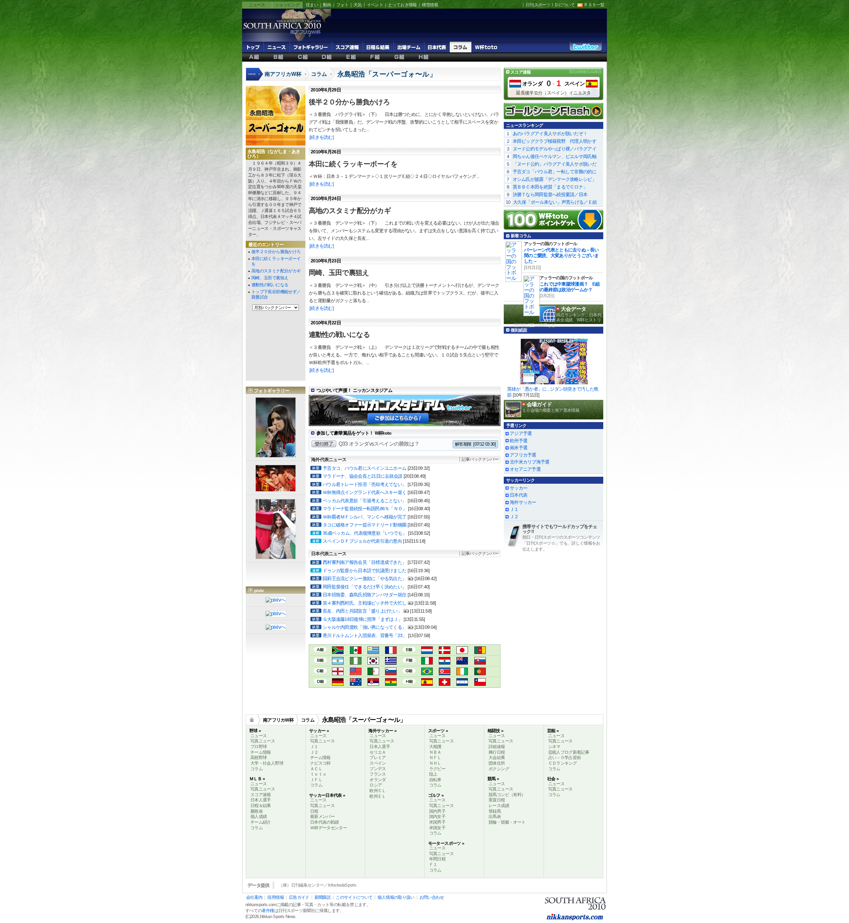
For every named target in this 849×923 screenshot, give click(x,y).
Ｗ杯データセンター (328, 827)
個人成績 (258, 816)
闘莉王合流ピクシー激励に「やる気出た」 (364, 578)
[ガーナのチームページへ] (391, 683)
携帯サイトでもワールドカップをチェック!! (559, 529)
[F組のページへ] (409, 660)
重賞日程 (497, 799)
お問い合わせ (432, 897)
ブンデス (377, 768)
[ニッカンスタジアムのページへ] (404, 420)
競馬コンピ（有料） (507, 794)
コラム (460, 47)
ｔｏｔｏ (318, 774)
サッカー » (319, 730)
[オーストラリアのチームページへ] (355, 683)
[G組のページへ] (409, 670)
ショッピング (287, 4)
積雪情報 (430, 4)
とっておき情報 (402, 4)
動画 (327, 4)
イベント (375, 4)
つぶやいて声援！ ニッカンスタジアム (354, 390)
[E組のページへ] (409, 649)
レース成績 (499, 805)
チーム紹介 (260, 822)
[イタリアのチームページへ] (427, 662)
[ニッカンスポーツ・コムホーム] (255, 78)
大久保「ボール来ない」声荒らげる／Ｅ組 (555, 202)
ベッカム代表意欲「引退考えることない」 (364, 500)
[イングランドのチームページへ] (338, 672)
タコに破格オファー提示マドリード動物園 (364, 524)
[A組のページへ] (320, 649)
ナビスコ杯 (320, 763)
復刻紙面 (519, 330)
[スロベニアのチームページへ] (391, 672)
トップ (252, 47)
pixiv (259, 590)
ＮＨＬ (435, 763)
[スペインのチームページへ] (427, 683)
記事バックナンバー (480, 459)
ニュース (257, 4)
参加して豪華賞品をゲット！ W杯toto (354, 433)
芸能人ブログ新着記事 (568, 752)
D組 (326, 57)
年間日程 (437, 858)
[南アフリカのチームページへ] (338, 651)
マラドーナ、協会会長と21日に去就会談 (362, 476)
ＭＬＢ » (257, 778)
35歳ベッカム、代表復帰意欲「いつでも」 (365, 533)
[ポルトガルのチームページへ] (480, 672)
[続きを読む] (321, 137)
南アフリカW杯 (283, 74)
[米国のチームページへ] (355, 672)
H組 (423, 57)
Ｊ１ (514, 509)
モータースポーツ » (446, 843)
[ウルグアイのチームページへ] (373, 651)
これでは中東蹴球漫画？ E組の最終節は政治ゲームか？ (570, 286)
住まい (312, 4)
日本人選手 (260, 799)
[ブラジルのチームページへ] (427, 672)
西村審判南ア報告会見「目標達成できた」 (364, 562)
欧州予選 (518, 440)
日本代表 (437, 47)
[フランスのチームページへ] (391, 651)
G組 (399, 57)
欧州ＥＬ (377, 796)
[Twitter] (585, 48)
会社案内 (254, 897)
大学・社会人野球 (266, 763)
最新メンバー (322, 816)
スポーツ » (438, 730)
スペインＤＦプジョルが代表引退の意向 (362, 541)
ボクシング (499, 768)
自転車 (435, 779)
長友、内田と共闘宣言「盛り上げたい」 (362, 611)
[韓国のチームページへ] (373, 662)
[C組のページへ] (320, 670)
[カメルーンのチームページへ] (480, 651)
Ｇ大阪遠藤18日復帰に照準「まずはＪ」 (362, 619)
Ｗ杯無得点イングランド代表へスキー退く (364, 492)
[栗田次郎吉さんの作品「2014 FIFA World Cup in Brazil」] (275, 627)
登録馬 (495, 811)
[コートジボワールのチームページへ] (462, 672)
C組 (302, 57)
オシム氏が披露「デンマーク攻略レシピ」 (554, 179)
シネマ (554, 746)
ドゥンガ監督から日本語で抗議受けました (364, 570)
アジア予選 (521, 433)
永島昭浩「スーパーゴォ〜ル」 (386, 74)
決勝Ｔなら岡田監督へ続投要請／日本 (550, 194)
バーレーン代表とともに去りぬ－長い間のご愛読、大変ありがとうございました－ (561, 255)
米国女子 (437, 827)
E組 (351, 57)
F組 (375, 57)
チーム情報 (260, 752)
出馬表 (495, 816)
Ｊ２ (514, 516)
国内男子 (437, 811)
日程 (314, 811)
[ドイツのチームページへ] (338, 683)
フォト (342, 4)
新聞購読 (322, 897)
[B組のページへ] (320, 660)
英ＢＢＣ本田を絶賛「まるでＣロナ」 (550, 187)
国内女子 (437, 816)
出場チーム (408, 47)
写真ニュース (262, 740)
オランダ (532, 83)
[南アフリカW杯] (282, 33)
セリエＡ (377, 752)
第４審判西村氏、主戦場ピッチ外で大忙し (364, 603)
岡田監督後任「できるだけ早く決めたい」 (364, 586)
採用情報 (275, 897)
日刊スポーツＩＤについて (550, 4)
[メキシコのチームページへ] (355, 651)
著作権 (268, 910)
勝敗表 (256, 811)
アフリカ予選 (523, 455)
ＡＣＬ (316, 768)
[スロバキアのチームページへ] (480, 662)
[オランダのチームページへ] (427, 651)
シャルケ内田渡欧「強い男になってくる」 (364, 627)
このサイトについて (354, 897)
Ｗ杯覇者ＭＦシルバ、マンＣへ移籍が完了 (364, 516)
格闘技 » (495, 730)
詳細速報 (497, 746)
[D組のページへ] (320, 681)
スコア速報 (347, 47)
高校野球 (258, 757)
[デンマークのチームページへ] (444, 651)
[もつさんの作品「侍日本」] (275, 600)
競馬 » (493, 778)
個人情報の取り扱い (395, 897)
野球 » (255, 730)
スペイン (574, 83)
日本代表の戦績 (324, 822)
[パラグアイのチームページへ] (444, 662)
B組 (278, 57)
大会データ (573, 309)
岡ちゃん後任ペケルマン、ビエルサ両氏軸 (554, 156)
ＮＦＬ (435, 757)
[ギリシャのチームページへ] (391, 662)
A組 (254, 57)
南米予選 (518, 447)
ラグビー (437, 768)
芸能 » (552, 730)
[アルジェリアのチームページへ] (373, 672)
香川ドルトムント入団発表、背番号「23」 (365, 635)
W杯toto (486, 47)
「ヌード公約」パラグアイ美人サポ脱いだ (554, 164)
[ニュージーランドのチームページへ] (462, 662)
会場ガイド (539, 404)
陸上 (433, 774)
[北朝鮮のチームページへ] (444, 672)
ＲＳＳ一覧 (594, 4)
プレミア (377, 757)
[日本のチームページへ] (462, 651)
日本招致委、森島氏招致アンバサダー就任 (364, 594)
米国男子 (437, 822)
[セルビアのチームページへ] (373, 683)
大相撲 (435, 746)
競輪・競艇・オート (507, 822)
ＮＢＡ (435, 752)
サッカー (518, 488)
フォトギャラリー (311, 47)
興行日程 (497, 752)
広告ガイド (299, 897)
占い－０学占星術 (564, 757)
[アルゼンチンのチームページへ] (338, 662)
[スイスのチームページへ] (444, 683)
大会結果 (497, 757)
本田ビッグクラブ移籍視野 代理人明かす (554, 141)
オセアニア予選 (525, 469)
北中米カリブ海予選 (530, 461)
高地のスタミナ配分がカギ (275, 270)
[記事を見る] (553, 359)
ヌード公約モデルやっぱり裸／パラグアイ (554, 148)
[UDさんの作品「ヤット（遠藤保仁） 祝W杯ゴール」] (275, 614)
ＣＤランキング (562, 763)
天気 (358, 4)
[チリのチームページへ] (480, 683)
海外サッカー (523, 502)
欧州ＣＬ (377, 790)
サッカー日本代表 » (327, 795)
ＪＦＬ (316, 779)
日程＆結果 (377, 47)
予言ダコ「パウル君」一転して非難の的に (554, 171)
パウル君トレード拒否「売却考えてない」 (364, 484)
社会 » (552, 778)
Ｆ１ (433, 864)
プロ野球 (258, 746)
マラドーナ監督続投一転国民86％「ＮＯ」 (365, 508)
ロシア (375, 785)
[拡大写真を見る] (275, 455)
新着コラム (521, 235)
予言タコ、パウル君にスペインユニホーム (364, 468)
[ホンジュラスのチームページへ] (462, 683)
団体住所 (497, 763)
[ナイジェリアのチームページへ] (355, 662)
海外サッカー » (382, 730)
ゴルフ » (436, 795)
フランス (377, 774)
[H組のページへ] (409, 681)
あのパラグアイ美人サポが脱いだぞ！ (550, 133)
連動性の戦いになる (269, 284)
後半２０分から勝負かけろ (275, 251)
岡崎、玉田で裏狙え (269, 277)
